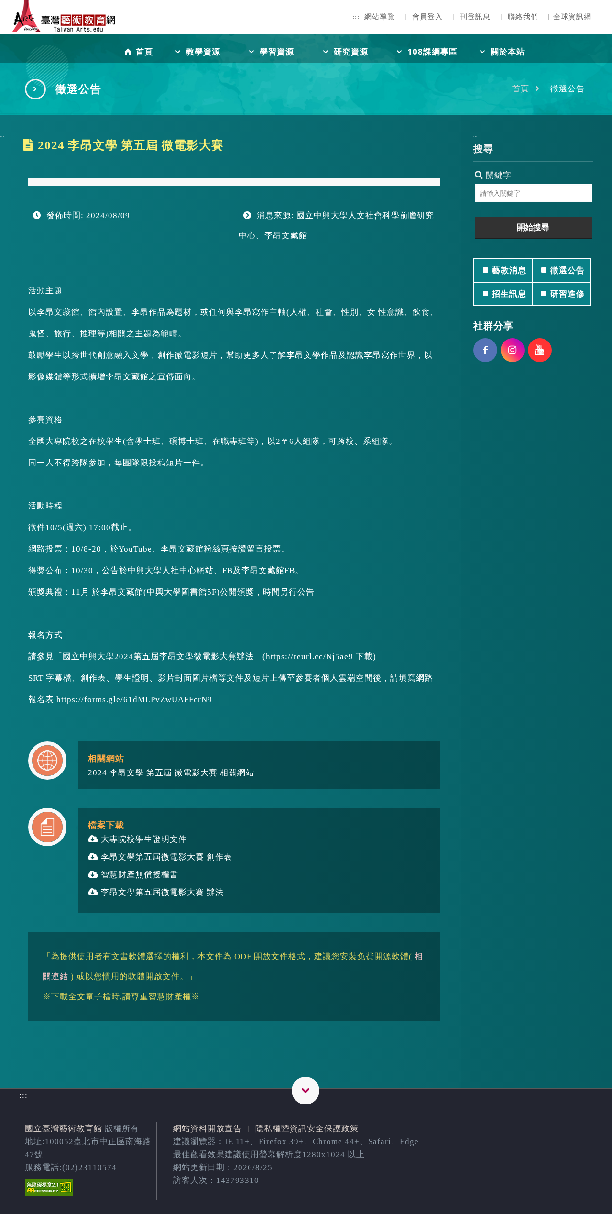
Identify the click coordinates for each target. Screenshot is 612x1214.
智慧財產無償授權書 (138, 874)
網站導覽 (379, 17)
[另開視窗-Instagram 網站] (513, 350)
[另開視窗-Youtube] (540, 350)
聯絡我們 (523, 17)
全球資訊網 (572, 17)
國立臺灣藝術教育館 (63, 1128)
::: (356, 17)
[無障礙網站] (49, 1193)
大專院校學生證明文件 (142, 839)
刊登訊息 (475, 17)
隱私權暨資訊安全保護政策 (307, 1128)
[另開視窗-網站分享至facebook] (485, 350)
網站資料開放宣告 (207, 1128)
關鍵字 (497, 175)
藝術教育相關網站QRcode (305, 1090)
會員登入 (427, 17)
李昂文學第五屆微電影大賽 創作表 (165, 856)
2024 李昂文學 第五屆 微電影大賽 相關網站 (171, 772)
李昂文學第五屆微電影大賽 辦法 (161, 892)
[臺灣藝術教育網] (64, 24)
